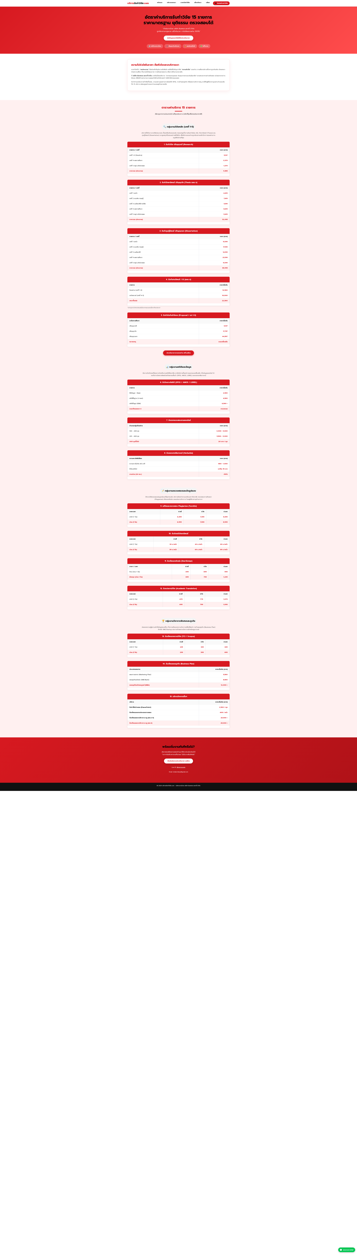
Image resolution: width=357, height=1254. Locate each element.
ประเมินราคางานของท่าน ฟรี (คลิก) (178, 353)
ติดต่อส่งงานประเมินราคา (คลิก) (178, 761)
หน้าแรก (159, 2)
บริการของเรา (171, 2)
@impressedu (181, 767)
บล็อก (208, 2)
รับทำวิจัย (138, 3)
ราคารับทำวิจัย (185, 2)
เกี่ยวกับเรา (197, 2)
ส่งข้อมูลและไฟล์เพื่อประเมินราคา (178, 38)
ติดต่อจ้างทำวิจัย (221, 3)
